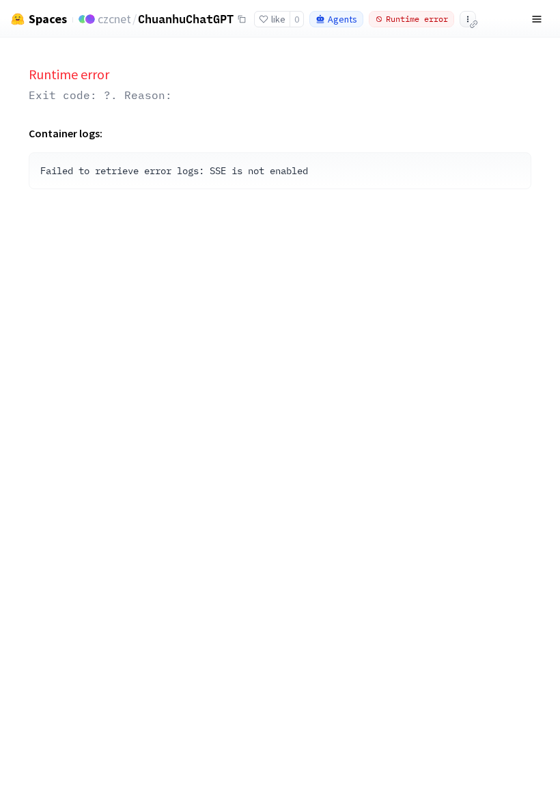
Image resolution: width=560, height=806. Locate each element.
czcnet (114, 19)
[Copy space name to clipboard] (242, 19)
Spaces (48, 19)
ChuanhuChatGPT (186, 18)
